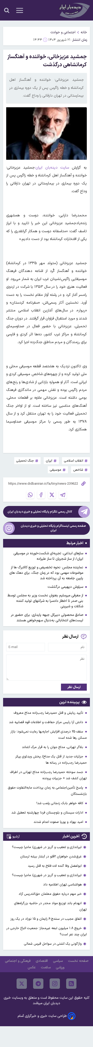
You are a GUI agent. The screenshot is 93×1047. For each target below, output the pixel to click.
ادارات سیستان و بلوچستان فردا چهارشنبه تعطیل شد (47, 812)
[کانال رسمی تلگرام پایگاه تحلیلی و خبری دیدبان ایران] (84, 512)
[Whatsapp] (30, 495)
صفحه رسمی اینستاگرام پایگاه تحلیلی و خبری (53, 528)
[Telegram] (63, 495)
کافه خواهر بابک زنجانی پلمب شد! (60, 803)
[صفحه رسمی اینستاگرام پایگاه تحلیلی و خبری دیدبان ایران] (9, 528)
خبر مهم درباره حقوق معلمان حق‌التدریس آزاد (50, 893)
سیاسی (58, 961)
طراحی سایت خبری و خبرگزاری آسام (42, 1016)
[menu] (20, 10)
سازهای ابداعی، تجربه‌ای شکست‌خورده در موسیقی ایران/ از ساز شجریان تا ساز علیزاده (48, 556)
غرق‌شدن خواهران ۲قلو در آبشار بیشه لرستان (51, 856)
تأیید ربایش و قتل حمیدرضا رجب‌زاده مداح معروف (49, 712)
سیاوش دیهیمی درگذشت (65, 587)
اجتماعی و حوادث (62, 32)
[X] (52, 495)
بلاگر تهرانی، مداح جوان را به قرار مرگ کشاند (53, 747)
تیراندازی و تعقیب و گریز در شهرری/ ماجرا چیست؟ (47, 847)
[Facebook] (41, 495)
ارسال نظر (74, 687)
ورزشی (60, 967)
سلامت (46, 967)
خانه (84, 32)
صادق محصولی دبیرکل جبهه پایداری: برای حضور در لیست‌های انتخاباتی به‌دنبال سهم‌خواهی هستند (47, 617)
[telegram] (38, 983)
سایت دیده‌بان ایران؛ (52, 167)
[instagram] (55, 983)
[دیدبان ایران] (74, 10)
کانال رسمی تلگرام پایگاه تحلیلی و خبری (39, 512)
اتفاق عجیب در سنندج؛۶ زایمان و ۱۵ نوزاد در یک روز (46, 918)
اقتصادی (42, 961)
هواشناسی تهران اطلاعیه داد (62, 884)
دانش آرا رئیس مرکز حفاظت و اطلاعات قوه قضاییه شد (46, 722)
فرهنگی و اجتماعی (18, 961)
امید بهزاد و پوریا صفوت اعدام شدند (59, 821)
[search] (6, 10)
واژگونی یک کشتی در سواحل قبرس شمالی (53, 943)
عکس (32, 967)
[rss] (71, 983)
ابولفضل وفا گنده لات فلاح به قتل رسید (55, 865)
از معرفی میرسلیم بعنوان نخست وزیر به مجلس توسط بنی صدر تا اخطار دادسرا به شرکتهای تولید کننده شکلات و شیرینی (45, 601)
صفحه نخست (78, 961)
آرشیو (16, 836)
